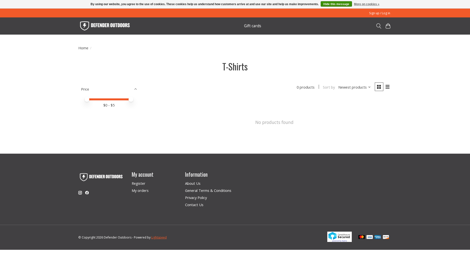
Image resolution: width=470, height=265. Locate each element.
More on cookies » (366, 4)
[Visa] (369, 237)
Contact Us (194, 204)
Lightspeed (159, 237)
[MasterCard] (361, 237)
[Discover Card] (386, 237)
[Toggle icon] (378, 26)
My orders (140, 190)
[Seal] (339, 240)
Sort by (329, 87)
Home (83, 47)
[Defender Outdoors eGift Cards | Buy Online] (105, 26)
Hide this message (336, 4)
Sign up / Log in (379, 13)
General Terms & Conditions (208, 190)
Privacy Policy (196, 197)
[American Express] (378, 237)
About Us (192, 183)
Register (138, 183)
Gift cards (252, 25)
